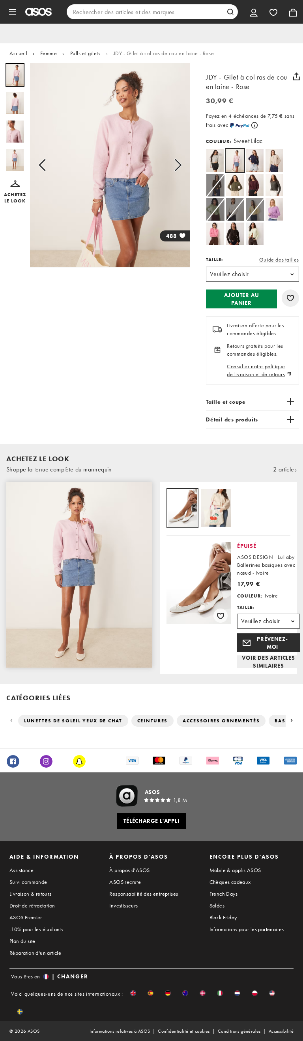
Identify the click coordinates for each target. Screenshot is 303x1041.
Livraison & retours (30, 893)
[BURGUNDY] (255, 185)
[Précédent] (11, 721)
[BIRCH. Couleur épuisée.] (235, 209)
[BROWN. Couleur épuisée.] (215, 185)
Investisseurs (123, 905)
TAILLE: (214, 259)
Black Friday (223, 917)
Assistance (21, 870)
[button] (15, 192)
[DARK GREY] (274, 185)
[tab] (182, 508)
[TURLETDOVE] (274, 160)
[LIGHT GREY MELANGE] (215, 160)
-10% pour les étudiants (36, 929)
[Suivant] (291, 721)
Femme (48, 53)
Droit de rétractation (32, 905)
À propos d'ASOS (129, 870)
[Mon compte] (254, 12)
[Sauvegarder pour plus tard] (290, 298)
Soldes (216, 905)
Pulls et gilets (85, 53)
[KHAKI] (235, 185)
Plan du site (22, 941)
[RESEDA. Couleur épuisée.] (215, 209)
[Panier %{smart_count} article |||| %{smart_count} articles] (293, 12)
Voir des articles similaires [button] (268, 661)
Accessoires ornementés (221, 721)
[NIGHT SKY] (255, 160)
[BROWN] (235, 233)
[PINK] (215, 233)
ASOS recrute (125, 881)
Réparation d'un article (35, 952)
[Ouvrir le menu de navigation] (12, 12)
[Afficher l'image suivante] (176, 165)
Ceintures (152, 721)
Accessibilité (281, 1031)
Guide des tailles (279, 259)
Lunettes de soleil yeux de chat (73, 721)
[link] (235, 160)
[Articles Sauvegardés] (273, 12)
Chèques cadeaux (230, 881)
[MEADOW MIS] (255, 233)
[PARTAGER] (296, 76)
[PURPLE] (274, 209)
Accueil (18, 53)
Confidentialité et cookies (183, 1031)
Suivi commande (28, 881)
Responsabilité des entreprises (143, 893)
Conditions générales (239, 1031)
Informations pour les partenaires (246, 929)
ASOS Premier (25, 917)
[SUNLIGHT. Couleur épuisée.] (255, 209)
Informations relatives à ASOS (120, 1031)
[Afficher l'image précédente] (45, 165)
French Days (223, 893)
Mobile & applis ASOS (235, 870)
